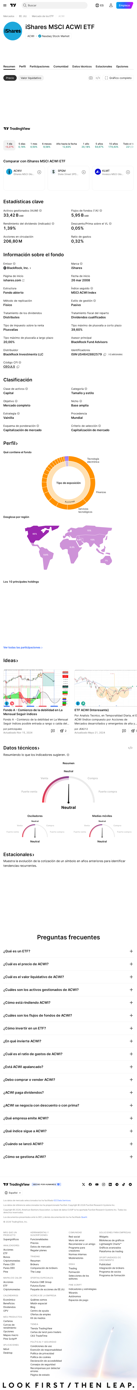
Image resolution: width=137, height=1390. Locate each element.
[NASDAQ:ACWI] (7, 703)
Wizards (73, 1292)
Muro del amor (76, 1240)
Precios (34, 1243)
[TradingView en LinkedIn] (110, 1184)
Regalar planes (38, 1250)
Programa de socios (110, 1271)
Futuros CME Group (41, 1282)
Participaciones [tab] (39, 66)
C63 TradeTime (38, 1335)
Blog (32, 1307)
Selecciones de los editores (79, 1277)
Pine (5, 1271)
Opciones (8, 1331)
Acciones (8, 1249)
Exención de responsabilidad (46, 1349)
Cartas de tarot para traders (45, 1332)
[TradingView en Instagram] (103, 1184)
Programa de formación (112, 1275)
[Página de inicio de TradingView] (13, 5)
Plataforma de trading (111, 1251)
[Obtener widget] (98, 78)
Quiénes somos (38, 1299)
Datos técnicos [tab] (82, 66)
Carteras (8, 1321)
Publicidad (105, 1264)
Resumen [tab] (9, 66)
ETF (5, 1253)
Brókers (34, 1264)
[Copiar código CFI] (17, 366)
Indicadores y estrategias (82, 1289)
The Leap (35, 1271)
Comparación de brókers (43, 1268)
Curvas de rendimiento (9, 1326)
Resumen (35, 1260)
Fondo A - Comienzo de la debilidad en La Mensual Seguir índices (32, 712)
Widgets (103, 1236)
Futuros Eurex (37, 1285)
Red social (74, 1236)
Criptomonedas (11, 1260)
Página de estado (40, 1374)
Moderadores (76, 1258)
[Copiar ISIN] (104, 354)
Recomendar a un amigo (82, 1244)
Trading (73, 1268)
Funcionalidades (39, 1239)
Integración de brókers (111, 1268)
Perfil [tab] (22, 66)
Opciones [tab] (122, 66)
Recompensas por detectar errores (45, 1369)
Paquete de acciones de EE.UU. (47, 1289)
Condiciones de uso (41, 1346)
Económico (9, 1299)
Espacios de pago (78, 1300)
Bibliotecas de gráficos (111, 1240)
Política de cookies (40, 1357)
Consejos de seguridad (42, 1364)
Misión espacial (38, 1303)
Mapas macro (10, 1335)
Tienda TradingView (41, 1328)
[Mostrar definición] (40, 210)
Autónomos (75, 1296)
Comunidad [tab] (60, 66)
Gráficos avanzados (110, 1247)
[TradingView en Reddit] (130, 1184)
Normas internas (78, 1254)
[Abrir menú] (5, 5)
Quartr (84, 1217)
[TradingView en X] (83, 1184)
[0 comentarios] (52, 730)
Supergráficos (11, 1239)
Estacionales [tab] (104, 66)
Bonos (6, 1257)
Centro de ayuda (39, 1310)
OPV (5, 1310)
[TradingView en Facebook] (90, 1184)
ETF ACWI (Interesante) (92, 710)
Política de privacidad (42, 1353)
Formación (74, 1272)
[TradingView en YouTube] (97, 1184)
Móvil (6, 1349)
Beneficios (9, 1303)
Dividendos (9, 1307)
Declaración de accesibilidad (46, 1360)
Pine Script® (10, 1338)
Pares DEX (9, 1268)
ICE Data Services (62, 1200)
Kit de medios (37, 1318)
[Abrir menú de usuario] (111, 5)
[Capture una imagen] (91, 78)
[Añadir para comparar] (39, 172)
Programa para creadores (77, 1249)
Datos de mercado (40, 1246)
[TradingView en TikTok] (123, 1184)
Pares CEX (9, 1264)
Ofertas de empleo (40, 1314)
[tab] (10, 78)
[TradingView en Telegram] (117, 1184)
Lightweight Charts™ (110, 1244)
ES (102, 5)
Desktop (8, 1352)
